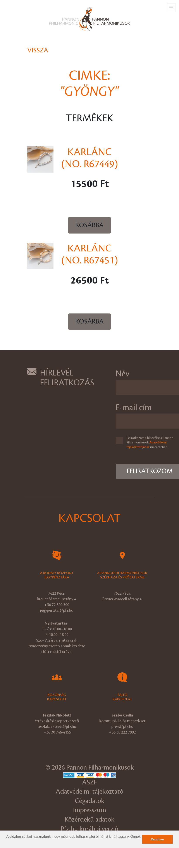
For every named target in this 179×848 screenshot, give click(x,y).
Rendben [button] (157, 839)
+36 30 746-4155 (57, 732)
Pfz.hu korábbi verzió (89, 828)
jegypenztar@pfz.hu (56, 610)
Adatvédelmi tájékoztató (89, 791)
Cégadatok (89, 801)
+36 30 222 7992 (122, 732)
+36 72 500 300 (56, 604)
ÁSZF (89, 782)
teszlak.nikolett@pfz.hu (56, 726)
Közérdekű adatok (89, 819)
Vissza (37, 50)
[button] (7, 842)
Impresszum (89, 810)
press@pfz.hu (122, 726)
